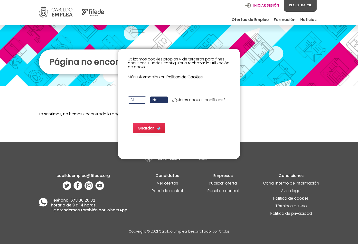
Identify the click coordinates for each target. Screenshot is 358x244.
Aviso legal (291, 191)
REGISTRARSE (300, 5)
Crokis (224, 232)
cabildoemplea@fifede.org (83, 176)
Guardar (146, 128)
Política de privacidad (291, 214)
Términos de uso (291, 206)
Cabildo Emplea (173, 232)
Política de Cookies (185, 77)
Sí (132, 100)
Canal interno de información (291, 183)
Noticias (308, 19)
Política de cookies (291, 198)
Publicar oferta (223, 183)
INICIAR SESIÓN (266, 5)
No (155, 100)
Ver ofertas (167, 183)
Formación (284, 19)
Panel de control (167, 191)
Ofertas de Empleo (250, 19)
